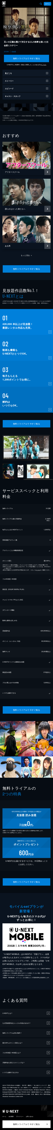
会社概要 (11, 1116)
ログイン (47, 4)
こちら (44, 65)
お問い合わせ (29, 1116)
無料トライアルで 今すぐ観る (26, 58)
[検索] (41, 4)
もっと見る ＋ (26, 255)
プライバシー (19, 1116)
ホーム (4, 1116)
